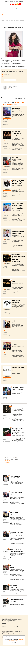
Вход (6, 1)
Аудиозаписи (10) (6, 441)
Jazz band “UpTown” (18, 387)
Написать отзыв (20, 98)
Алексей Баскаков (17, 406)
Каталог (6, 20)
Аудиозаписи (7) (6, 574)
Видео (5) (5, 122)
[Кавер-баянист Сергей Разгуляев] (6, 601)
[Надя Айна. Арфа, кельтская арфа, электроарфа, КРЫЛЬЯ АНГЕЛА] (7, 207)
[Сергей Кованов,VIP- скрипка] (6, 494)
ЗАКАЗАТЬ (9, 8)
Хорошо (14, 642)
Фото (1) (4, 354)
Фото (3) (4, 291)
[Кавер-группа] (7, 135)
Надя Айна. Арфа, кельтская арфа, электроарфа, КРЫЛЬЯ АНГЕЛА (17, 206)
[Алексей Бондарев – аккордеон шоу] (6, 478)
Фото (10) (5, 332)
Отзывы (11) (5, 119)
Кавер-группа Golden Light (18, 280)
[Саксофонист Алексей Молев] (6, 567)
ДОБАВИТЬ (18, 8)
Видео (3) (5, 380)
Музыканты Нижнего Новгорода (12, 103)
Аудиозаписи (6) (6, 124)
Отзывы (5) (5, 437)
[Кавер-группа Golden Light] (7, 283)
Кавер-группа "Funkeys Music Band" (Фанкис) (17, 133)
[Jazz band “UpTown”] (7, 391)
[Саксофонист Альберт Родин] (7, 111)
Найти (2, 15)
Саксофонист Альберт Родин (17, 109)
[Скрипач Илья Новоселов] (6, 587)
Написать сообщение (12, 88)
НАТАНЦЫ (15, 157)
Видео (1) (4, 520)
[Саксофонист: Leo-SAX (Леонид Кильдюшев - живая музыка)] (7, 432)
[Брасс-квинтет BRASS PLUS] (6, 534)
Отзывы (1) (5, 215)
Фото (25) (4, 499)
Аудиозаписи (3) (6, 335)
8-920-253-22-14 (7, 460)
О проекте (4, 626)
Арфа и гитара (16, 321)
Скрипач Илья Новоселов (14, 586)
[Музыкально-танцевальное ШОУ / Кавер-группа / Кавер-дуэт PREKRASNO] (7, 258)
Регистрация (12, 1)
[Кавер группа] (7, 183)
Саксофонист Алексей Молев (17, 566)
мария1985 (10, 87)
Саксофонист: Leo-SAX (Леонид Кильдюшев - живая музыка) (18, 431)
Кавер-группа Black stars (18, 368)
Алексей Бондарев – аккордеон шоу (16, 476)
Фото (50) (5, 121)
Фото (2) (4, 439)
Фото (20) (5, 415)
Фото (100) (5, 144)
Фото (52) (5, 217)
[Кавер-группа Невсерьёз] (7, 304)
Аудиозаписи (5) (6, 484)
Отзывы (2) (5, 169)
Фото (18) (5, 193)
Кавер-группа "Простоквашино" (15, 513)
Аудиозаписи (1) (6, 220)
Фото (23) (5, 312)
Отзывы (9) (5, 143)
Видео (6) (5, 146)
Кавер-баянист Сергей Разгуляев (17, 600)
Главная (2, 20)
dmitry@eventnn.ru (7, 462)
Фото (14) (4, 572)
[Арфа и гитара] (7, 324)
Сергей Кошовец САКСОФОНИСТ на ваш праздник (18, 231)
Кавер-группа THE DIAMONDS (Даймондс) (17, 550)
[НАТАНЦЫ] (7, 161)
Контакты (7, 117)
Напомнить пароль (19, 1)
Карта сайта (16, 626)
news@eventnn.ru (5, 632)
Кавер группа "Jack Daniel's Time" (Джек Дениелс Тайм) (18, 181)
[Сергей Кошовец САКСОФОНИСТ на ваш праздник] (7, 233)
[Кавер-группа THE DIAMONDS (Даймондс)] (6, 551)
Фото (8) (4, 378)
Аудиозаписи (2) (6, 148)
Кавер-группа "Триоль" (16, 343)
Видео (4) (5, 172)
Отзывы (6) (5, 481)
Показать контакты (10, 77)
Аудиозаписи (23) (6, 502)
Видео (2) (5, 267)
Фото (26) (5, 266)
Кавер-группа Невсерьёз (16, 301)
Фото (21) (5, 397)
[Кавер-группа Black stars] (7, 370)
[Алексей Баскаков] (7, 409)
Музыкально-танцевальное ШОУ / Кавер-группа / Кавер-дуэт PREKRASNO (18, 258)
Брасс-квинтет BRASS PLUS (16, 533)
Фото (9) (4, 170)
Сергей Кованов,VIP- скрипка (16, 493)
